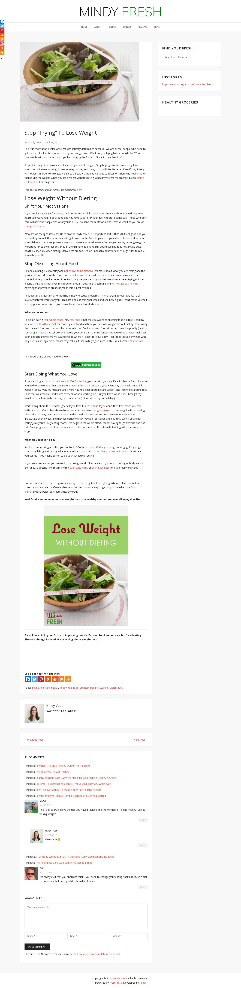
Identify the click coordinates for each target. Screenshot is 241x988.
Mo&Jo (43, 801)
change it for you (34, 226)
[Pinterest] (41, 679)
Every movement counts (115, 451)
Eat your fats (135, 341)
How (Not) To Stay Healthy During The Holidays (62, 765)
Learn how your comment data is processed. (95, 954)
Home (84, 26)
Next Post (140, 739)
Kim (42, 868)
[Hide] (1, 58)
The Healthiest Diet (45, 324)
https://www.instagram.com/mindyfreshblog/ (187, 84)
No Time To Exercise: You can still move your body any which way (73, 783)
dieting (35, 687)
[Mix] (61, 679)
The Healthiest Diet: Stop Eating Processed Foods (63, 862)
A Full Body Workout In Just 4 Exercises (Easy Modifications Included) (74, 856)
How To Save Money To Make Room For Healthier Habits (68, 789)
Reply (143, 819)
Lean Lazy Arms (79, 467)
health (54, 687)
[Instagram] (2, 44)
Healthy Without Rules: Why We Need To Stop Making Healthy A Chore (75, 777)
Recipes (112, 26)
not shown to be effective (79, 271)
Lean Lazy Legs (101, 467)
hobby (63, 687)
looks (59, 213)
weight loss (116, 687)
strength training (100, 410)
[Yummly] (48, 679)
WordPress (115, 982)
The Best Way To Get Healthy (52, 771)
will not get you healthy (125, 283)
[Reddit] (55, 679)
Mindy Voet (34, 142)
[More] (68, 679)
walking (104, 687)
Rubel (143, 982)
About (98, 26)
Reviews (142, 26)
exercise (45, 687)
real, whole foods (54, 319)
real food (75, 319)
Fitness (127, 26)
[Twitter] (35, 679)
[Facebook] (28, 679)
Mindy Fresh (120, 978)
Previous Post (34, 739)
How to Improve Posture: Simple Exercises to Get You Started (70, 795)
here (79, 189)
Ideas (157, 26)
